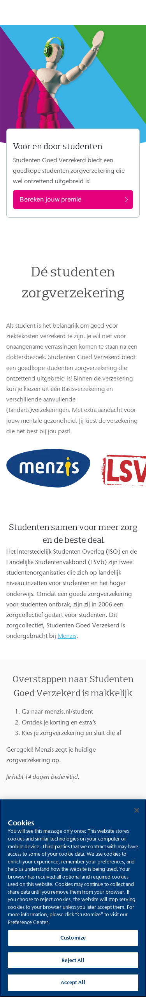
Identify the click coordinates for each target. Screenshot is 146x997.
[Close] (136, 810)
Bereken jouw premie (50, 199)
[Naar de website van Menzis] (48, 486)
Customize (73, 937)
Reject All (73, 960)
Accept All (73, 982)
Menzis (67, 635)
